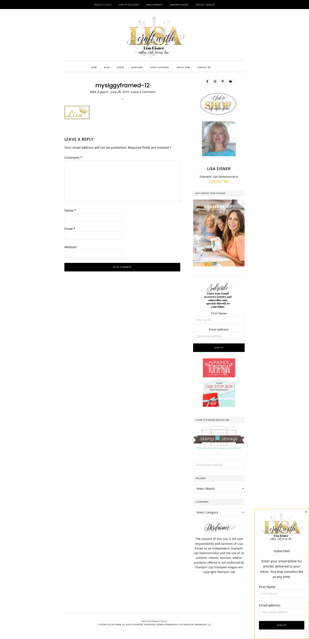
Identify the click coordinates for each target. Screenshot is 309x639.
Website (70, 247)
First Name (219, 313)
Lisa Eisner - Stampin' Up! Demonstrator (154, 37)
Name (70, 210)
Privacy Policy (160, 621)
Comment (73, 157)
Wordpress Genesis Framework (161, 624)
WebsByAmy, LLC (203, 624)
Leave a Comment (143, 92)
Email (69, 228)
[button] (218, 64)
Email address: (219, 329)
